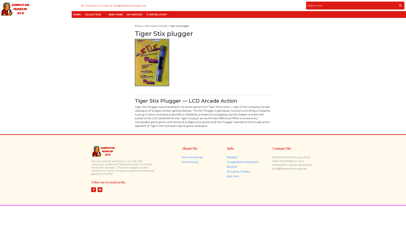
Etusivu (139, 25)
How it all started (192, 157)
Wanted (232, 166)
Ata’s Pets (233, 176)
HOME (77, 14)
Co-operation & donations (243, 162)
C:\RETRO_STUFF (157, 14)
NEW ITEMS (116, 14)
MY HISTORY (135, 14)
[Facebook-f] (93, 189)
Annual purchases (238, 171)
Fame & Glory (189, 162)
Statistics (232, 157)
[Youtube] (100, 189)
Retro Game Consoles (156, 25)
